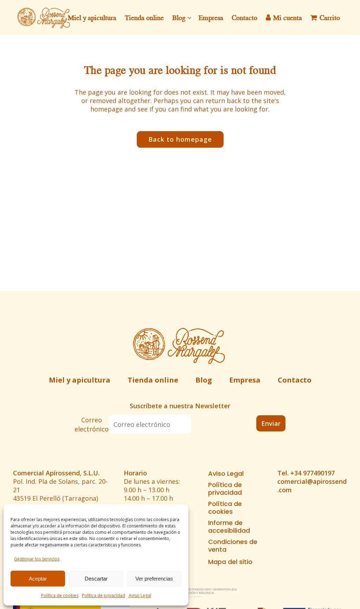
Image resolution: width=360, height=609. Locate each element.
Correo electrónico (92, 424)
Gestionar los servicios (36, 559)
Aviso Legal (140, 595)
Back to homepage (180, 139)
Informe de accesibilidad (229, 526)
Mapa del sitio (230, 562)
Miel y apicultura (79, 380)
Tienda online (153, 380)
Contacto (294, 380)
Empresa (245, 380)
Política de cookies (59, 595)
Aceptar (38, 579)
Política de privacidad (103, 595)
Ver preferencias (154, 579)
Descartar (96, 579)
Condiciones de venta (232, 545)
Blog (203, 380)
